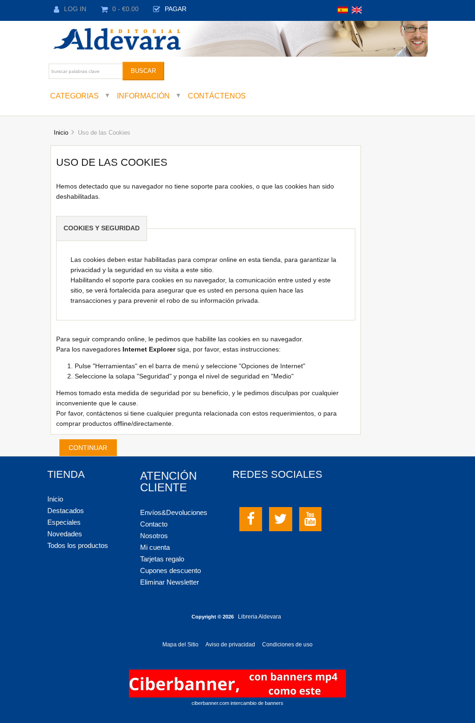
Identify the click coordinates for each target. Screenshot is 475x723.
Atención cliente (168, 481)
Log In (75, 9)
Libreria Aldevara (259, 616)
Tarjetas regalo (162, 559)
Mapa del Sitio (180, 644)
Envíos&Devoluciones (173, 512)
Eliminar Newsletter (169, 582)
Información (143, 95)
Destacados (65, 511)
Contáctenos (217, 95)
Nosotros (154, 536)
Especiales (64, 522)
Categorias (74, 95)
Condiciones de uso (287, 644)
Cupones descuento (170, 570)
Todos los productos (77, 545)
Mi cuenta (155, 547)
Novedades (64, 534)
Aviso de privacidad (230, 644)
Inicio (61, 132)
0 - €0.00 (125, 9)
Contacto (153, 524)
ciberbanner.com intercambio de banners (237, 703)
